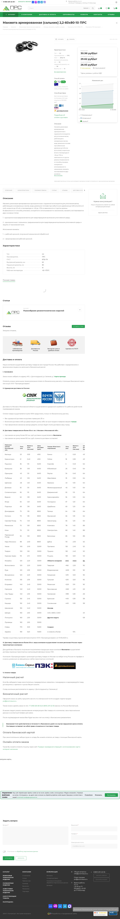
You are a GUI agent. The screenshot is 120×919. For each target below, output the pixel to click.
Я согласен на (23, 851)
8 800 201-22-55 (9, 2)
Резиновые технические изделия (8, 877)
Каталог (6, 872)
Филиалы (50, 875)
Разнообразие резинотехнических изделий (43, 311)
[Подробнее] (80, 310)
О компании (26, 875)
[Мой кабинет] (116, 2)
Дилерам (49, 885)
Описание (8, 190)
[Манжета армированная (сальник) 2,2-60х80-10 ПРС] (27, 46)
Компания (26, 872)
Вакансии (25, 886)
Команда (25, 883)
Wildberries (36, 2)
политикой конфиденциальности (27, 797)
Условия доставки (52, 878)
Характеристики (23, 190)
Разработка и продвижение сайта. (64, 913)
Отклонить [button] (98, 795)
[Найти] (92, 8)
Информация (52, 872)
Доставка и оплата (80, 190)
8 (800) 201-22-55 (48, 706)
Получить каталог (101, 879)
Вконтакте (39, 2)
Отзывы (65, 190)
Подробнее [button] (89, 795)
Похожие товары (40, 190)
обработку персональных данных (27, 851)
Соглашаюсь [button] (111, 795)
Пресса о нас (26, 881)
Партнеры (25, 891)
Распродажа (8, 902)
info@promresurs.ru (81, 874)
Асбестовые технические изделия (8, 890)
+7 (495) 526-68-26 (35, 706)
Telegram (41, 2)
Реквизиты (25, 888)
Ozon (33, 2)
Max (44, 2)
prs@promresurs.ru (9, 701)
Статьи (54, 190)
